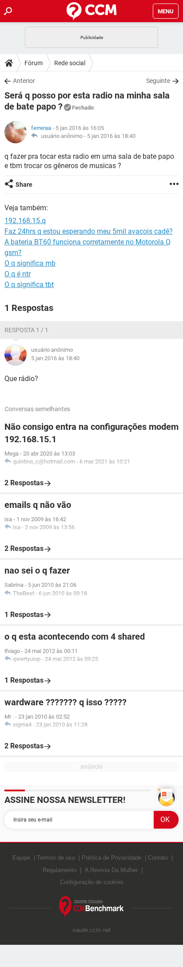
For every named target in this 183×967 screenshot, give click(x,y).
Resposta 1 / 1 (26, 330)
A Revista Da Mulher (111, 870)
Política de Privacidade (111, 857)
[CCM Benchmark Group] (91, 907)
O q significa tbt (29, 284)
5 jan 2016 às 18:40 (111, 136)
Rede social (69, 63)
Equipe (21, 857)
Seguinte (158, 80)
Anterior (24, 80)
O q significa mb (30, 263)
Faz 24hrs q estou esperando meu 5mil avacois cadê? (88, 231)
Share (24, 184)
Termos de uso (56, 857)
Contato (158, 857)
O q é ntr (17, 274)
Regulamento (59, 870)
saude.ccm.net (91, 930)
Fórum (33, 63)
